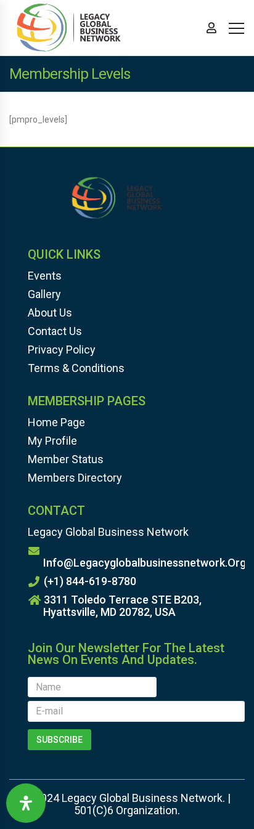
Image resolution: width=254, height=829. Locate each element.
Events (45, 275)
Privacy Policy (62, 349)
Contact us (55, 331)
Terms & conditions (76, 368)
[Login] (211, 27)
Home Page (56, 422)
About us (50, 312)
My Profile (52, 440)
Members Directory (75, 477)
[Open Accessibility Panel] (26, 803)
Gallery (44, 294)
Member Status (66, 459)
